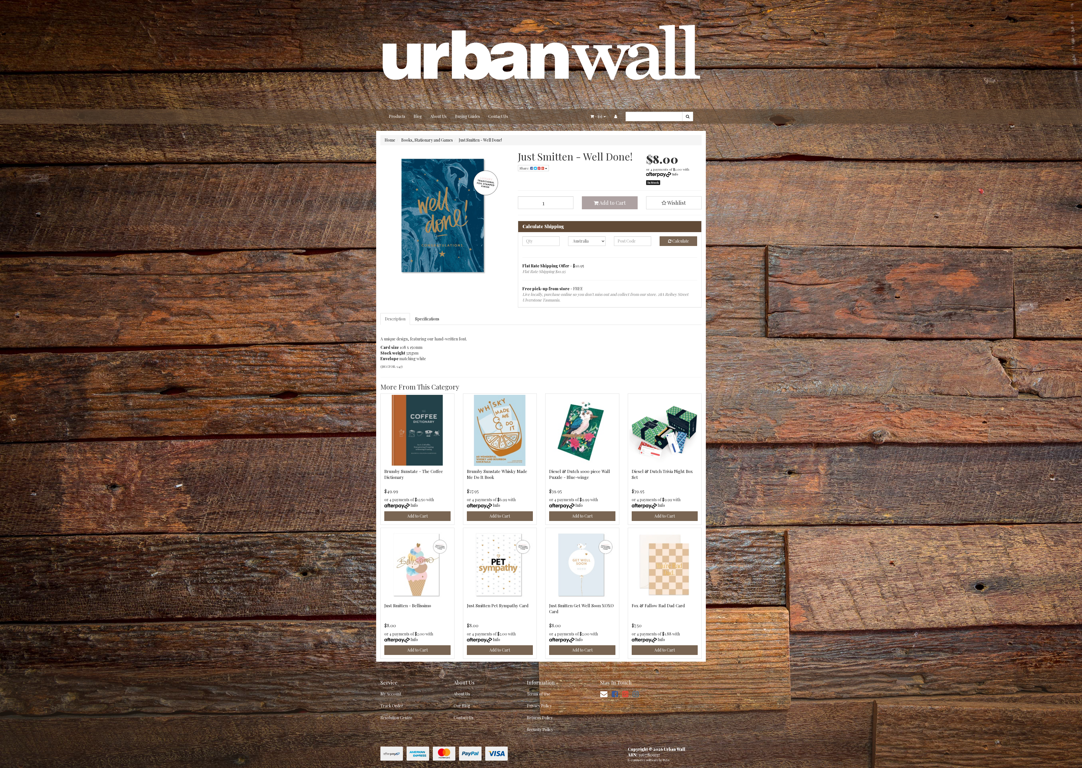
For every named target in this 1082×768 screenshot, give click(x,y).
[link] (615, 694)
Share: (525, 168)
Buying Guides (467, 116)
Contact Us (498, 116)
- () (598, 116)
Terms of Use (538, 694)
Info (675, 174)
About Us (438, 116)
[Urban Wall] (541, 54)
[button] (674, 202)
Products (397, 116)
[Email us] (603, 694)
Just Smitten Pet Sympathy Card (498, 605)
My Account (390, 694)
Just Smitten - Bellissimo (407, 605)
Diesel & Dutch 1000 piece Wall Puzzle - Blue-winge (579, 474)
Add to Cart (612, 202)
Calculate (680, 241)
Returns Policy (540, 717)
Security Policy (540, 729)
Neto (666, 760)
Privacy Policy (539, 705)
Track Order (391, 705)
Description (395, 319)
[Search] (687, 116)
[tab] (395, 319)
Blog (418, 116)
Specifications (427, 319)
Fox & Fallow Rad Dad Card (658, 605)
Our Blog (462, 705)
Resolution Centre (396, 717)
